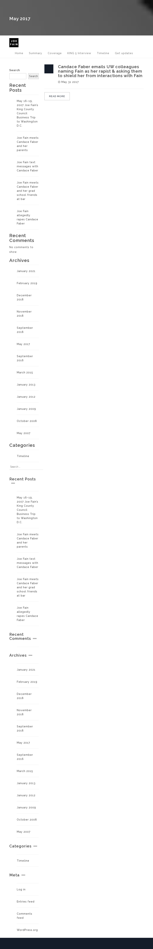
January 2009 (26, 408)
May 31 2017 (70, 81)
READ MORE (57, 96)
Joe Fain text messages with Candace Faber (27, 166)
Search (14, 70)
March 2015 (25, 372)
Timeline (23, 456)
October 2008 (27, 421)
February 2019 (27, 283)
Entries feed (26, 901)
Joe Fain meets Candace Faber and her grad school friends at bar (28, 191)
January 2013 (26, 384)
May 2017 (23, 344)
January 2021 (26, 271)
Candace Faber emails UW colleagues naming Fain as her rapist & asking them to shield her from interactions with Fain (100, 71)
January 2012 (26, 396)
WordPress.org (27, 929)
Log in (21, 889)
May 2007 (23, 433)
